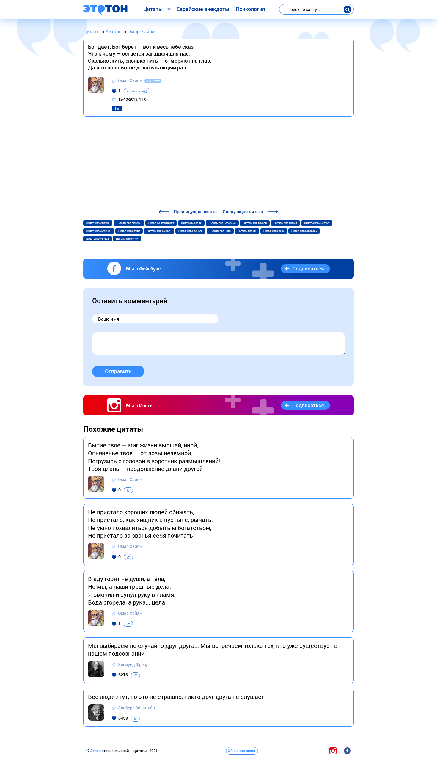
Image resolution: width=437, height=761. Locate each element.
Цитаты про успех (127, 238)
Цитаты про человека (222, 223)
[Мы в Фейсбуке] (347, 750)
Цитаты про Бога (220, 231)
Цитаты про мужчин (98, 231)
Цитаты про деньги (190, 231)
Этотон (96, 751)
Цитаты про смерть (159, 231)
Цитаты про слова (97, 238)
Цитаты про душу (129, 231)
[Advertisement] (218, 163)
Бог (117, 108)
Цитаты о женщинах (161, 223)
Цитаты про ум (247, 231)
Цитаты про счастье (316, 223)
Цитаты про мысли (255, 223)
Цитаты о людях (191, 223)
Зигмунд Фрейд (133, 664)
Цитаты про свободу (304, 231)
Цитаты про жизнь (97, 223)
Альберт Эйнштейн (136, 708)
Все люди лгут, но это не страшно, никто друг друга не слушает (176, 696)
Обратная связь (242, 750)
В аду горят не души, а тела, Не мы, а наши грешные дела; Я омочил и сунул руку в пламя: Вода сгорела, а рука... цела (131, 590)
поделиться (135, 91)
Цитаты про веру (273, 231)
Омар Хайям (130, 80)
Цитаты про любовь (129, 223)
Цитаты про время (285, 223)
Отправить (118, 371)
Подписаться (308, 268)
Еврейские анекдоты (203, 9)
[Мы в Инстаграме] (333, 750)
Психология (250, 9)
